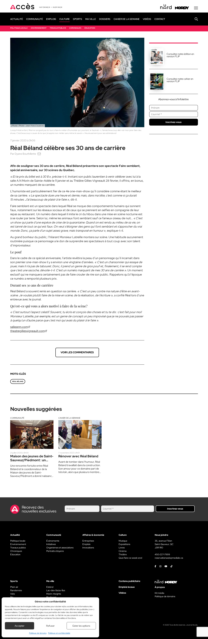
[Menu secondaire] (196, 8)
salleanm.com (19, 327)
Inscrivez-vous (173, 122)
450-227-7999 (162, 554)
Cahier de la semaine (69, 418)
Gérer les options (81, 625)
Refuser (50, 625)
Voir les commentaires (77, 352)
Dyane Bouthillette (25, 153)
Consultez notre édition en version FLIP (180, 55)
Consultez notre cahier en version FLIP (180, 80)
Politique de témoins (37, 633)
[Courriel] (39, 153)
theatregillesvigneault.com (27, 331)
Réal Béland (17, 381)
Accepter (19, 625)
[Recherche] (194, 19)
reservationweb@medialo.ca (169, 557)
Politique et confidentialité (59, 633)
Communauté (17, 418)
